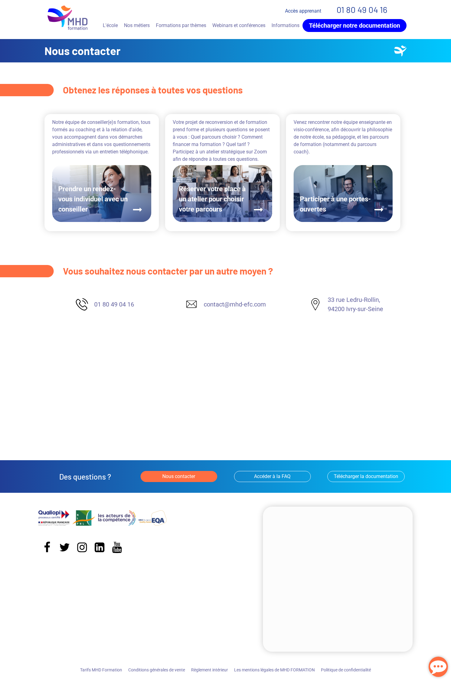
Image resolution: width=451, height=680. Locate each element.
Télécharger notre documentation (354, 25)
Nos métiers (137, 25)
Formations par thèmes (181, 25)
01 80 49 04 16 (362, 9)
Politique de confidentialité (346, 669)
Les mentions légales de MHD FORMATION (274, 669)
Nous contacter (178, 476)
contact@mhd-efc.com (235, 304)
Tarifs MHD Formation (101, 669)
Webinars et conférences (238, 25)
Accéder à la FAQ (272, 476)
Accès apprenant (303, 11)
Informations (285, 25)
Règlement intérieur (209, 669)
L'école (110, 25)
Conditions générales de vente (156, 669)
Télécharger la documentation (366, 476)
